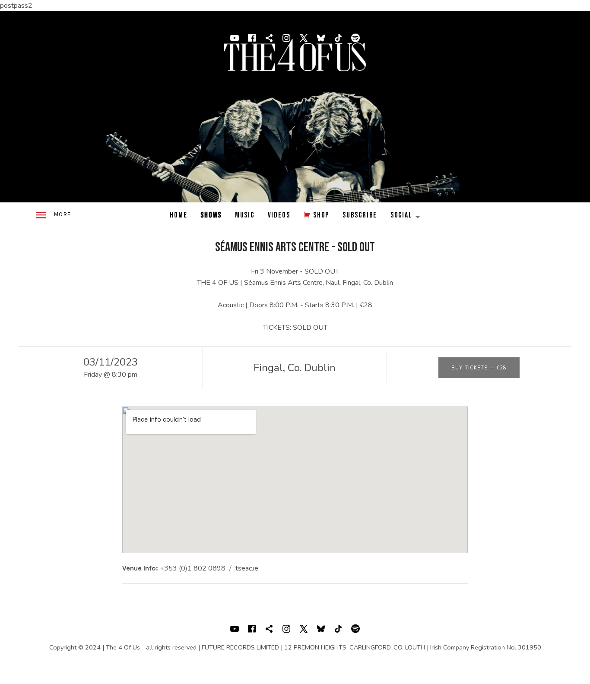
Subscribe (360, 215)
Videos (279, 215)
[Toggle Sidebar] (53, 215)
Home (178, 215)
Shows (211, 215)
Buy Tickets (479, 368)
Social (408, 217)
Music (244, 215)
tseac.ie (246, 568)
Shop (321, 215)
